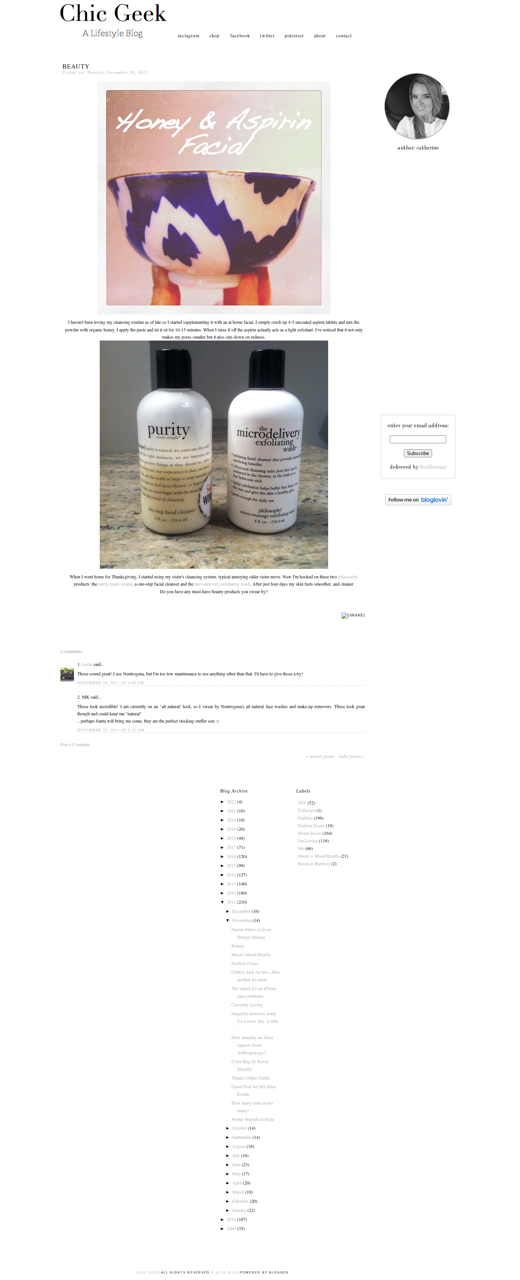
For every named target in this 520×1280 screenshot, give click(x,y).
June (237, 1164)
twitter (267, 35)
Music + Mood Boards (319, 856)
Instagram (188, 35)
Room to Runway (314, 863)
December (242, 911)
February (241, 1201)
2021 (232, 810)
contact (344, 35)
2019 (232, 829)
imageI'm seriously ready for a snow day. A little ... (254, 1021)
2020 (232, 820)
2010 (232, 1219)
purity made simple (115, 584)
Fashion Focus (244, 963)
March (238, 1192)
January (239, 1210)
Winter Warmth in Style (252, 1119)
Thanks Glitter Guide (250, 1078)
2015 (232, 865)
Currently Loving (247, 1004)
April (237, 1183)
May (237, 1173)
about (320, 35)
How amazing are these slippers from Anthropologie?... (252, 1045)
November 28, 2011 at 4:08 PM (110, 682)
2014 (232, 874)
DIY (302, 802)
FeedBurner (433, 467)
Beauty (76, 66)
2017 (232, 847)
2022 (232, 801)
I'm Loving (308, 840)
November (242, 920)
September (242, 1137)
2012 (232, 893)
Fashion (305, 818)
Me (301, 848)
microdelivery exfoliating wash (222, 584)
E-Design (306, 810)
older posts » (351, 756)
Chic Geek (148, 1272)
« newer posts (320, 756)
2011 (232, 902)
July (236, 1155)
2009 (232, 1228)
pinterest (294, 35)
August (239, 1146)
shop (215, 35)
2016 (232, 856)
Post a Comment (75, 744)
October (240, 1128)
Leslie (87, 664)
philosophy (348, 576)
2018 (232, 838)
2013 (232, 883)
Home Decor (309, 833)
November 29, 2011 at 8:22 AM (110, 729)
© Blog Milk (225, 1272)
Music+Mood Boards (251, 954)
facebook (240, 35)
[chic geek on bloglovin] (418, 503)
